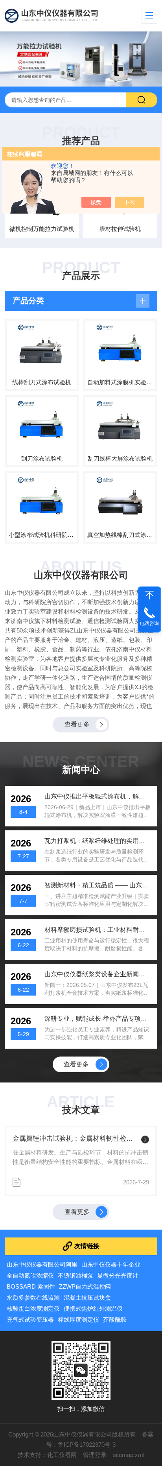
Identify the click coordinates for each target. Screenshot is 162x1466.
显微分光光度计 (117, 1275)
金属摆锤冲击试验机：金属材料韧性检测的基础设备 (75, 1138)
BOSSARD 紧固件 (31, 1286)
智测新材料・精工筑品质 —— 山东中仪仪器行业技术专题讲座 (97, 885)
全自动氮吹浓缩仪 (30, 1275)
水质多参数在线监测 (33, 1297)
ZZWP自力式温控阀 (85, 1286)
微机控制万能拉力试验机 (41, 228)
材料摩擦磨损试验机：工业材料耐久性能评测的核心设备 (97, 929)
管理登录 (95, 1454)
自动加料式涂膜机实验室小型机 (120, 382)
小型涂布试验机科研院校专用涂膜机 (42, 534)
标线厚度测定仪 (78, 1319)
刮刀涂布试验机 (42, 458)
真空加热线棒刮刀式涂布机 (120, 534)
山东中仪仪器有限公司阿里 (42, 1264)
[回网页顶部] (149, 595)
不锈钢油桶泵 (75, 1275)
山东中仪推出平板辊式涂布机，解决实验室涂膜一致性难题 (97, 796)
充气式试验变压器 (30, 1319)
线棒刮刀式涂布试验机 (41, 382)
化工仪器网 (62, 1454)
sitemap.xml (128, 1454)
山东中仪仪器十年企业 (110, 1264)
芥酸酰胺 (115, 1319)
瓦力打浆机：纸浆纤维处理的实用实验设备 (97, 840)
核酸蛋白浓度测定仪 (33, 1308)
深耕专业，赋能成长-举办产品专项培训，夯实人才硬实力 (97, 1018)
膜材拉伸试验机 (120, 228)
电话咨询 (149, 623)
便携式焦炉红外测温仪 (93, 1308)
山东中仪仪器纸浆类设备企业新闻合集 (97, 974)
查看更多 (77, 724)
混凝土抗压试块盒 (87, 1297)
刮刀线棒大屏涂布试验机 (120, 458)
